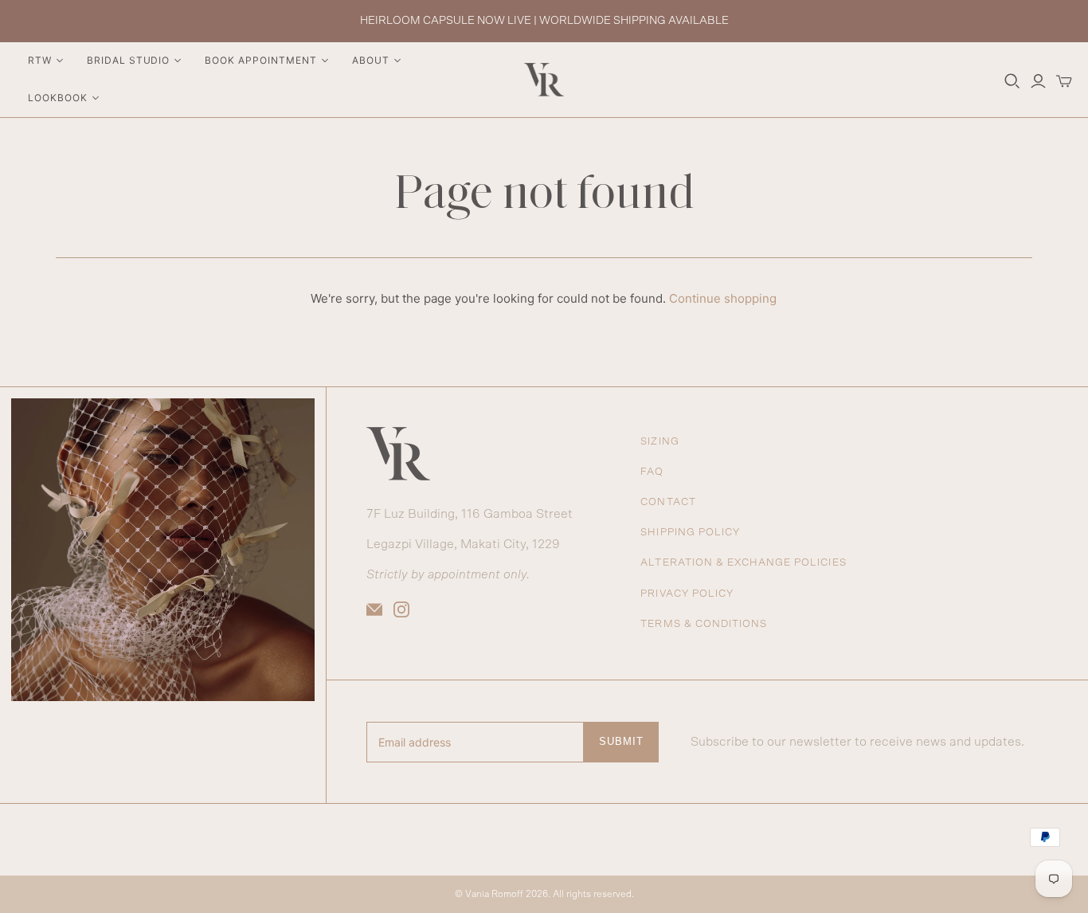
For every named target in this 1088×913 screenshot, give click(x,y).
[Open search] (1012, 81)
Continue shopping (723, 298)
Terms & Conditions (703, 624)
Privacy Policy (687, 594)
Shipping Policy (690, 532)
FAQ (651, 472)
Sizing (659, 442)
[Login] (1038, 81)
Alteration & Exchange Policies (743, 563)
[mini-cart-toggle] (1064, 81)
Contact (667, 502)
